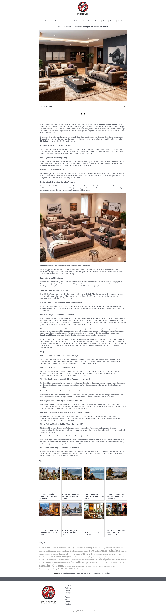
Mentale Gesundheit (71, 559)
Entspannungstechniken (104, 550)
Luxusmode (62, 559)
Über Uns (68, 602)
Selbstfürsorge (79, 562)
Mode (67, 21)
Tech (105, 21)
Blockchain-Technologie (99, 548)
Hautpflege (88, 557)
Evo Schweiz (46, 21)
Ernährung (124, 551)
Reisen (97, 21)
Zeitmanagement (81, 569)
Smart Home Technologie (106, 562)
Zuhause (58, 21)
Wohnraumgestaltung (48, 569)
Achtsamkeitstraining (83, 548)
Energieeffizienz (72, 551)
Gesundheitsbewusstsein (102, 554)
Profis (112, 21)
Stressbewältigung (51, 565)
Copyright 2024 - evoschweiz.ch (83, 611)
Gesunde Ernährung (71, 553)
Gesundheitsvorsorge (59, 557)
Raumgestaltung (65, 562)
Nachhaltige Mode (89, 559)
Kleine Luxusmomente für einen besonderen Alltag (70, 496)
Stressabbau (118, 562)
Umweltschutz (98, 566)
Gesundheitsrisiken (115, 554)
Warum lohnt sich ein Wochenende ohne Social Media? (94, 496)
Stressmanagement (70, 566)
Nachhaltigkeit (102, 559)
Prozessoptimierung (53, 562)
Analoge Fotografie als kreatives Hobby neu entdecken (115, 496)
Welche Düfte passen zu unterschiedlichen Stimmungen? (116, 532)
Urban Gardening (109, 566)
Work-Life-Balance (66, 569)
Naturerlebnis (115, 559)
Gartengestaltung (53, 554)
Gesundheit (86, 21)
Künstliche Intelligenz (48, 559)
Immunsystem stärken (101, 557)
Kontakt (121, 21)
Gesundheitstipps (44, 557)
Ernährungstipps (43, 554)
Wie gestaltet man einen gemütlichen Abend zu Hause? (49, 532)
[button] (124, 106)
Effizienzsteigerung (56, 551)
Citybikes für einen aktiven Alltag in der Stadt (70, 532)
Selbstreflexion (93, 562)
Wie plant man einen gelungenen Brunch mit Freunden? (49, 496)
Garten (67, 590)
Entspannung (84, 551)
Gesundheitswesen (76, 557)
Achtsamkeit (44, 547)
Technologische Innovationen (84, 566)
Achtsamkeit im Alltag (62, 547)
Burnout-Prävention (113, 548)
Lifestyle (76, 21)
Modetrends (80, 559)
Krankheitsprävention (118, 557)
